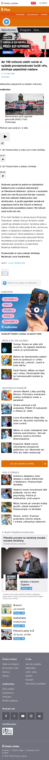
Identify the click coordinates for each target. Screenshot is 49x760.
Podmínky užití (32, 750)
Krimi (6, 304)
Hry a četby (9, 299)
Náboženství (8, 30)
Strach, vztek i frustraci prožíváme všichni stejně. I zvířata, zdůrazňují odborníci (29, 519)
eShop (5, 676)
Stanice (6, 672)
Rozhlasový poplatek (36, 683)
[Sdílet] (2, 143)
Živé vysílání (9, 321)
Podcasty (6, 697)
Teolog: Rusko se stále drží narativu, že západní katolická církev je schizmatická (29, 347)
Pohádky (8, 310)
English (5, 753)
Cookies (5, 750)
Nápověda (31, 668)
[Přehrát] (5, 136)
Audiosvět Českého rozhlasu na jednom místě (21, 334)
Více (37, 30)
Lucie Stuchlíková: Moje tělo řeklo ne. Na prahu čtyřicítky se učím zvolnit (30, 420)
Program (20, 15)
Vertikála (5, 77)
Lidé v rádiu (31, 672)
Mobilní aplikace (10, 700)
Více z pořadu (10, 472)
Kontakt (29, 680)
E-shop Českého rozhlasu (18, 532)
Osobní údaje (18, 750)
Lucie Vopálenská (16, 263)
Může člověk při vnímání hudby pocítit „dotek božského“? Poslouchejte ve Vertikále (30, 506)
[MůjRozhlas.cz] (5, 90)
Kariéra (29, 676)
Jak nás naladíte (33, 664)
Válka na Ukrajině (10, 664)
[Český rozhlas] (9, 3)
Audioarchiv (32, 15)
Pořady (7, 316)
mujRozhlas (7, 292)
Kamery (44, 15)
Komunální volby (10, 668)
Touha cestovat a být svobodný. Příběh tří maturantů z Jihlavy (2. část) (30, 408)
